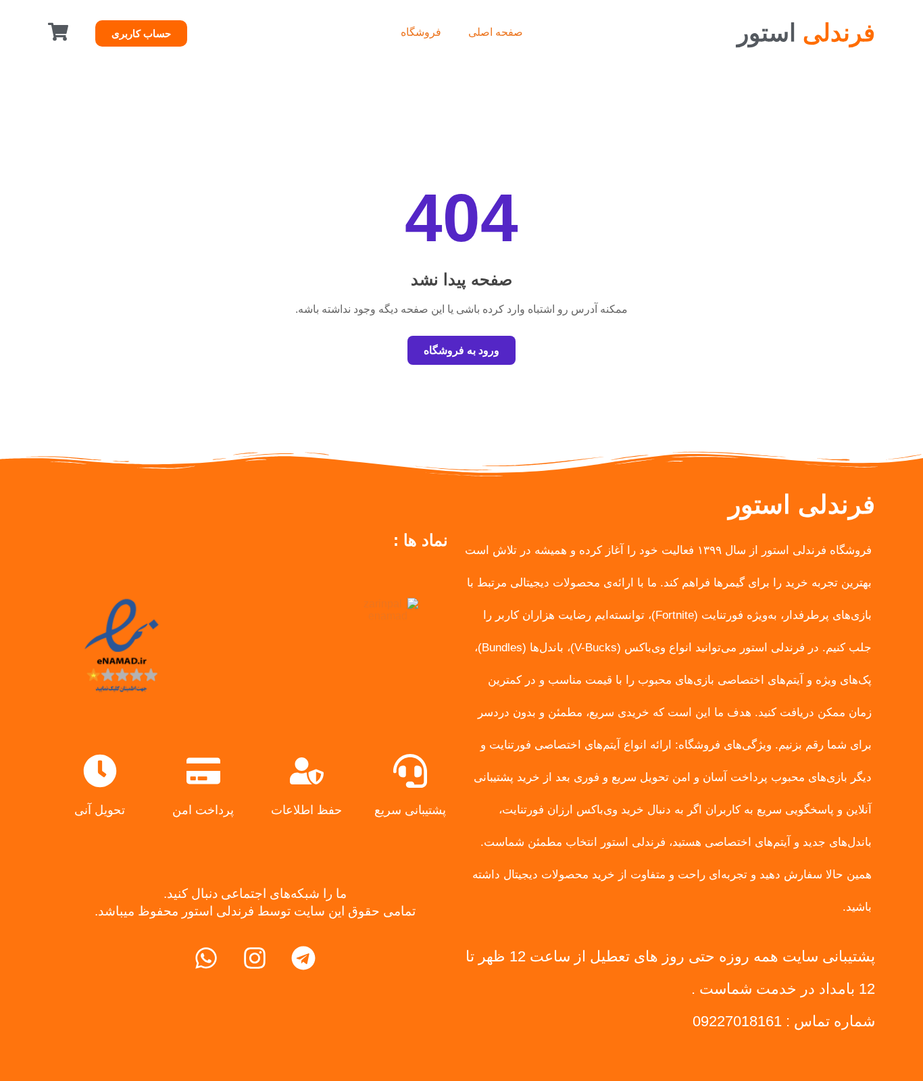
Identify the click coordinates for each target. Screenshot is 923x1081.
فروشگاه (421, 32)
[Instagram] (254, 958)
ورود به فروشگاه (461, 350)
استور (806, 33)
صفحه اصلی (495, 32)
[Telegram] (303, 958)
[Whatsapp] (206, 958)
